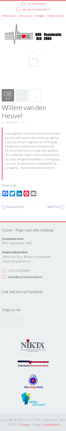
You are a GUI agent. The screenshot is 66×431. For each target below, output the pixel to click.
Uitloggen (40, 15)
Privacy (24, 424)
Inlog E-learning (55, 15)
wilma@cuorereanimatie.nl (35, 9)
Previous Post (15, 207)
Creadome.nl (51, 424)
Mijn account (25, 15)
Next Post (53, 207)
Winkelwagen (9, 15)
